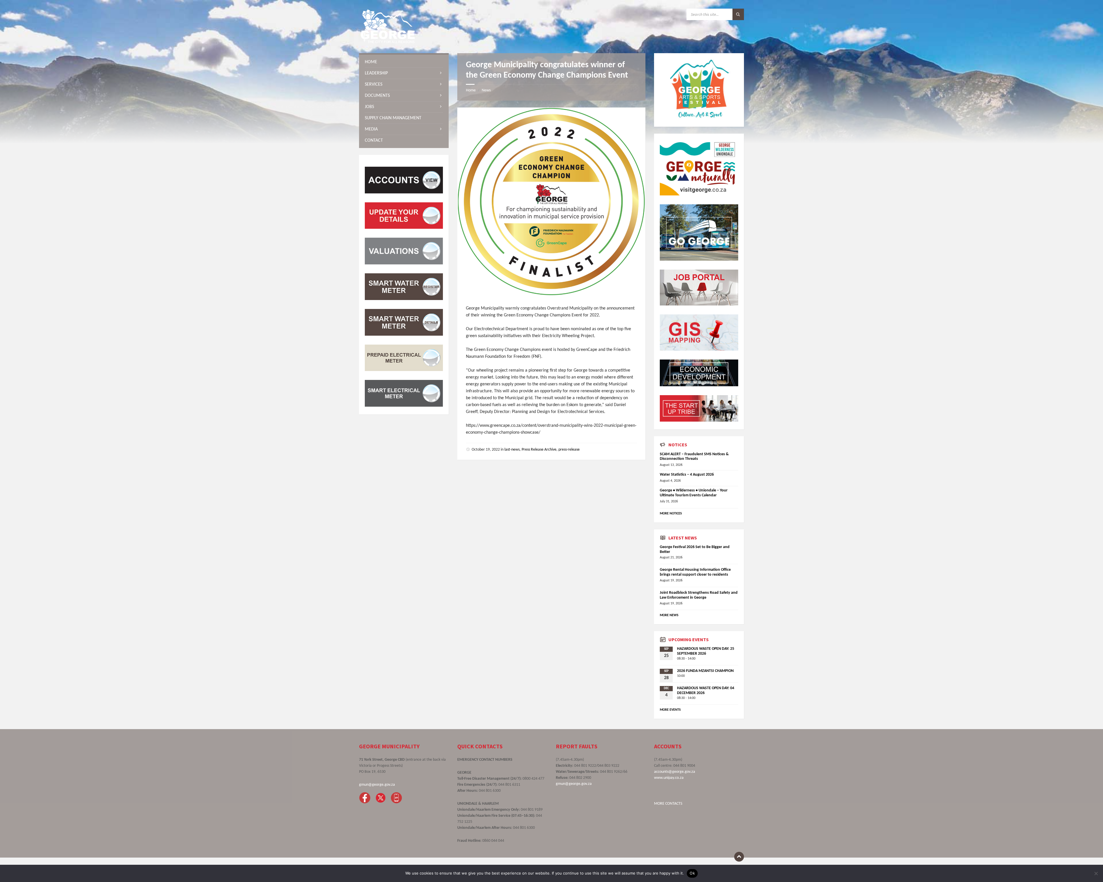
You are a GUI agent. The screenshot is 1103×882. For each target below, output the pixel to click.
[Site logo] (387, 42)
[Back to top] (739, 857)
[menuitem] (404, 62)
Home (471, 90)
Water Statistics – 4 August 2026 (687, 474)
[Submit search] (738, 14)
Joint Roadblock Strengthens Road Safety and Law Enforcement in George (699, 595)
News (486, 90)
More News (669, 615)
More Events (670, 710)
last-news (512, 449)
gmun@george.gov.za (377, 785)
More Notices (671, 513)
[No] (1096, 873)
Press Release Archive (539, 449)
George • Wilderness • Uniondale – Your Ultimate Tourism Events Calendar (694, 492)
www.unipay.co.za (669, 778)
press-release (569, 449)
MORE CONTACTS (668, 804)
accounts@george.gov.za (674, 772)
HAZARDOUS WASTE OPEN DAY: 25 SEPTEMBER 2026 (705, 651)
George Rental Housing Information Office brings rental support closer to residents (695, 572)
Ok (692, 873)
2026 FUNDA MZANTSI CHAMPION (705, 671)
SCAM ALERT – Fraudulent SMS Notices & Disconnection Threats (694, 456)
